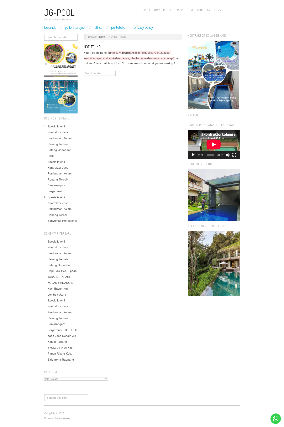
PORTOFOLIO (118, 27)
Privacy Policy (143, 27)
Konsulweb (64, 418)
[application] (214, 144)
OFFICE (98, 27)
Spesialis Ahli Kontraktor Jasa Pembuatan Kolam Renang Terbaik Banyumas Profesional (62, 209)
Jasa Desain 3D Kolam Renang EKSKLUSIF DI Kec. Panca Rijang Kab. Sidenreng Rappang (62, 347)
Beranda (50, 27)
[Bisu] (228, 155)
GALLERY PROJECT (75, 27)
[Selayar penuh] (234, 155)
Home (101, 37)
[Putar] (193, 155)
